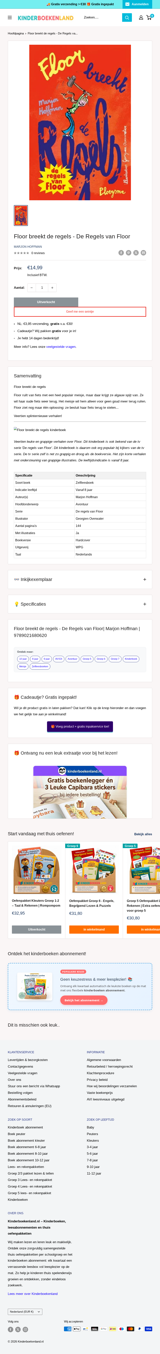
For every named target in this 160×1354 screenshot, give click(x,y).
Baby (90, 1127)
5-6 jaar (92, 1153)
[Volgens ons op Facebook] (10, 1329)
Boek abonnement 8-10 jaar (28, 1153)
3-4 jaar (92, 1147)
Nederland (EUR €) (22, 1311)
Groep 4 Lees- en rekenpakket (30, 1186)
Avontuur (72, 659)
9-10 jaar (93, 1167)
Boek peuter (16, 1134)
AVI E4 (58, 659)
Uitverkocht (46, 302)
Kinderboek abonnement (25, 1127)
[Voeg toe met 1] (52, 288)
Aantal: (19, 288)
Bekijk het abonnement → (84, 1000)
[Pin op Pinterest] (128, 253)
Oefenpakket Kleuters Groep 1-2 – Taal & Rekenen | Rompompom (36, 903)
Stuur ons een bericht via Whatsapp (34, 1086)
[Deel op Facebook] (121, 253)
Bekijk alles (143, 834)
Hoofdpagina (16, 33)
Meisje (22, 666)
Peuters (92, 1134)
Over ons (14, 1080)
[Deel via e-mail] (143, 253)
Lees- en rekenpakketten (26, 1167)
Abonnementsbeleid (22, 1099)
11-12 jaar (94, 1173)
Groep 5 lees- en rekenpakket (29, 1193)
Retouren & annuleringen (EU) (30, 1106)
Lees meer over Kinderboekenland (33, 1294)
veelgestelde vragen (61, 347)
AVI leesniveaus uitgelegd (105, 1099)
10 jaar (23, 659)
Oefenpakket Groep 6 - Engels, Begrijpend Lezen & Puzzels (91, 903)
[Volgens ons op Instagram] (25, 1329)
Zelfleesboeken (40, 666)
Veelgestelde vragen (22, 1073)
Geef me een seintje (80, 311)
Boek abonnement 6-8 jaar (27, 1147)
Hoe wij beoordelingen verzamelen (112, 1086)
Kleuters (93, 1140)
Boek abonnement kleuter (26, 1140)
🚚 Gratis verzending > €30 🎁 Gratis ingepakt (80, 4)
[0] (149, 17)
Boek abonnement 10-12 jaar (29, 1160)
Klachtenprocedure (100, 1073)
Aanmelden (140, 4)
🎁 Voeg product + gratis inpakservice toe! (80, 726)
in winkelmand (94, 929)
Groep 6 (101, 659)
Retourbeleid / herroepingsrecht (110, 1066)
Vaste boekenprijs (100, 1093)
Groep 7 (115, 659)
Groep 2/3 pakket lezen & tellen (31, 1173)
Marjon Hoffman (28, 246)
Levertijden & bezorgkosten (28, 1060)
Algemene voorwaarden (104, 1060)
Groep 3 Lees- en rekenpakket (30, 1180)
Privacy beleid (97, 1080)
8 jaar (35, 659)
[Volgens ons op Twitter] (18, 1329)
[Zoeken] (127, 17)
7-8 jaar (92, 1160)
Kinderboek (131, 659)
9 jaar (47, 659)
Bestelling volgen (20, 1093)
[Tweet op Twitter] (136, 253)
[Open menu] (10, 17)
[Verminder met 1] (32, 288)
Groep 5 (87, 659)
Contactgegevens (20, 1066)
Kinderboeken (18, 1200)
